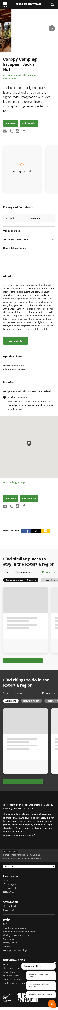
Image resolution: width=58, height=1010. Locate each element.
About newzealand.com (14, 928)
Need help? (8, 910)
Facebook (11, 888)
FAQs (5, 924)
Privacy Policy (10, 942)
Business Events (11, 975)
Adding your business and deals (19, 931)
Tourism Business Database (16, 983)
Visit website (29, 123)
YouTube (11, 892)
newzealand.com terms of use (19, 835)
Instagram (12, 884)
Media (6, 964)
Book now (11, 123)
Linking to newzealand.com (16, 935)
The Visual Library (12, 968)
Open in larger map (14, 482)
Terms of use (9, 939)
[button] (5, 4)
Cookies (7, 946)
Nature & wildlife (31, 701)
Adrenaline (10, 701)
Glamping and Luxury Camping (20, 580)
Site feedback (9, 906)
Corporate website (12, 979)
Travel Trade (9, 972)
